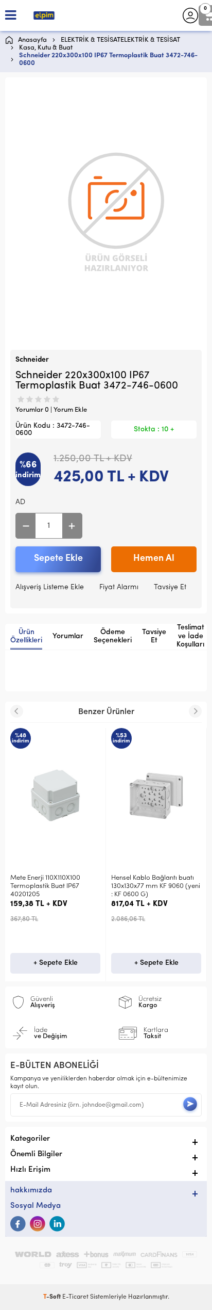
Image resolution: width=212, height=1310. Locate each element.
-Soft (52, 1297)
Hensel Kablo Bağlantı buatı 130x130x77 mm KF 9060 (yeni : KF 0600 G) (155, 886)
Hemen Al (153, 558)
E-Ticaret (75, 1297)
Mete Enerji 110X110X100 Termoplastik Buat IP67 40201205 (45, 886)
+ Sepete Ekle (55, 963)
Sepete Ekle (58, 558)
